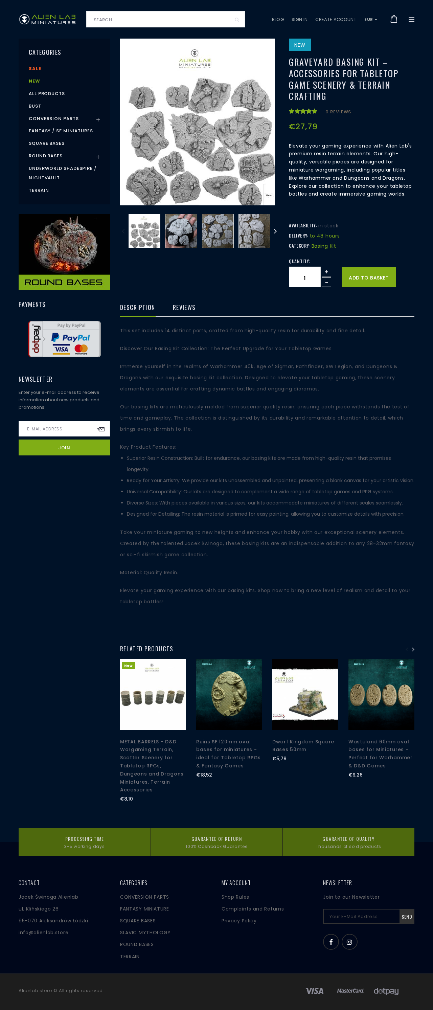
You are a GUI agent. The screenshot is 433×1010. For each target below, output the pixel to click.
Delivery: (298, 235)
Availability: (303, 225)
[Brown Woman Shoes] (64, 252)
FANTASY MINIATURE (144, 908)
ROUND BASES (137, 944)
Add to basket (369, 277)
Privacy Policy (239, 920)
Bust (35, 106)
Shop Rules (235, 897)
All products (47, 93)
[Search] (237, 19)
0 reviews (338, 112)
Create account (335, 19)
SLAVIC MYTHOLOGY (145, 932)
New (34, 81)
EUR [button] (369, 19)
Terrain (39, 190)
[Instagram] (350, 942)
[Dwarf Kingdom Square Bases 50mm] (305, 694)
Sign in (299, 19)
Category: (299, 245)
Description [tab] (137, 308)
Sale (35, 68)
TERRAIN (130, 956)
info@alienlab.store (43, 932)
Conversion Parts (54, 118)
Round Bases (46, 156)
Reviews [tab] (184, 308)
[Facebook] (331, 942)
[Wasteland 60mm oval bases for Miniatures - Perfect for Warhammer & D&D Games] (381, 694)
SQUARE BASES (138, 920)
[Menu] (411, 19)
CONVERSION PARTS (144, 897)
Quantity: (299, 261)
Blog (278, 19)
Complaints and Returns (253, 908)
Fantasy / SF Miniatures (61, 131)
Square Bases (47, 143)
